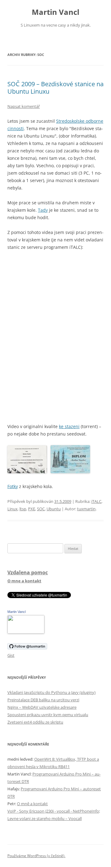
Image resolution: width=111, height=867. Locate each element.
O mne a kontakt (24, 581)
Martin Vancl (55, 12)
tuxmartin (86, 509)
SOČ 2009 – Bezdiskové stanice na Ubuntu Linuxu (55, 88)
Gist (10, 655)
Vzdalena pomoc (27, 572)
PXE (31, 509)
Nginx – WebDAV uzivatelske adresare (41, 707)
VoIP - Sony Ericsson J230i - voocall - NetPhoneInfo (53, 811)
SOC (41, 509)
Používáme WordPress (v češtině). (36, 855)
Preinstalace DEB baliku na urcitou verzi (43, 700)
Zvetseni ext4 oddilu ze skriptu (35, 722)
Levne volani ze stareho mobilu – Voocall (44, 818)
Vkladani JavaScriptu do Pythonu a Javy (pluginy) (51, 692)
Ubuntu (54, 509)
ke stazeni (69, 426)
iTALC (96, 501)
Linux (12, 509)
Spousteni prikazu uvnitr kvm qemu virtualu (47, 714)
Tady (43, 210)
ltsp (22, 509)
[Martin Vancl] (25, 632)
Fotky (12, 486)
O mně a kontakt (32, 803)
